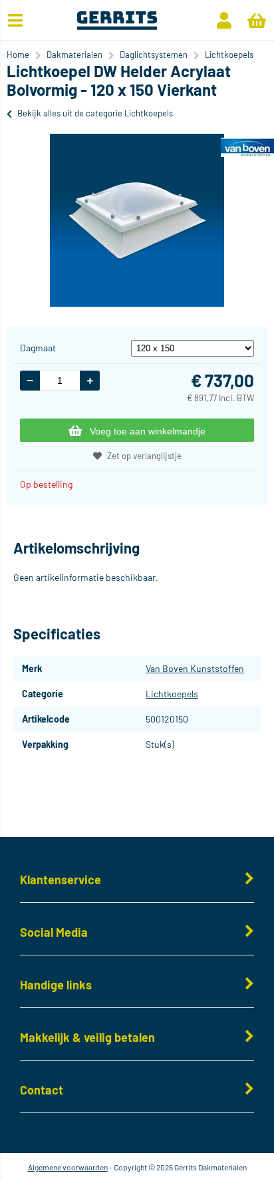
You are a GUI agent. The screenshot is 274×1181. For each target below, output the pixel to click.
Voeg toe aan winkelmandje (148, 431)
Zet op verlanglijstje (144, 455)
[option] (137, 220)
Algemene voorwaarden (68, 1167)
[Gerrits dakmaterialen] (116, 26)
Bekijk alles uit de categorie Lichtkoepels (95, 113)
